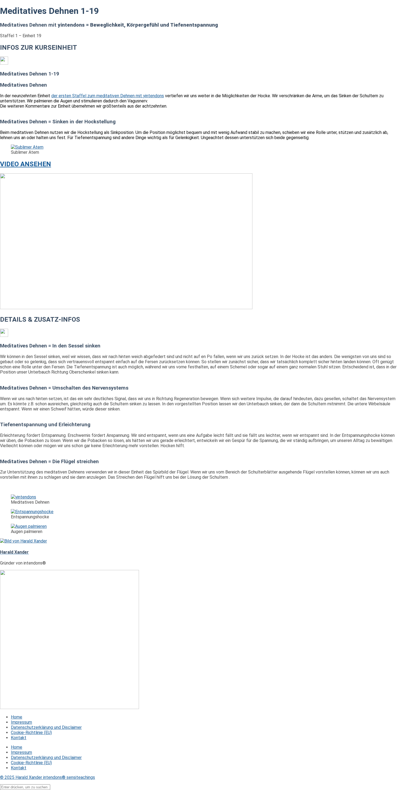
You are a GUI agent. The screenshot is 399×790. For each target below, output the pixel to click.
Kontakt (18, 737)
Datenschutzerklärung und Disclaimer (46, 727)
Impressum (21, 722)
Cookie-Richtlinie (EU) (31, 732)
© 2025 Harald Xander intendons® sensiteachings (47, 777)
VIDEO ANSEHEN (25, 164)
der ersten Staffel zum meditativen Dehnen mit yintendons (107, 95)
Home (16, 717)
